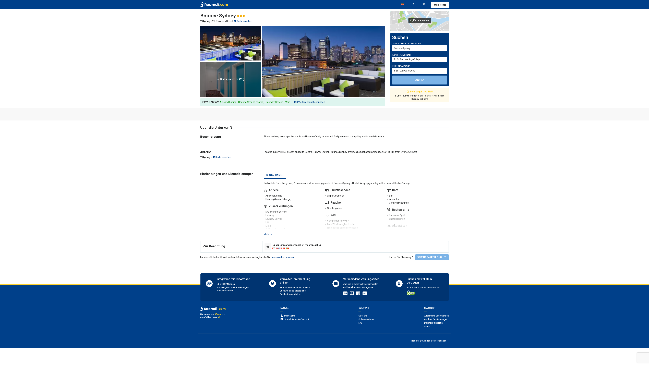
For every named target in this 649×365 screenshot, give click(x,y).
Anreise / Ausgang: (401, 55)
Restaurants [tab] (274, 175)
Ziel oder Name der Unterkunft (407, 43)
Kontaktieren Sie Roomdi (297, 319)
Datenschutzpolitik (433, 323)
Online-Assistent (366, 319)
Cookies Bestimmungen (436, 319)
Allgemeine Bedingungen (436, 315)
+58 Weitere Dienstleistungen (309, 102)
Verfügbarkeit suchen (432, 257)
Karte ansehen (244, 21)
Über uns (362, 315)
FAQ (360, 323)
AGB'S (427, 326)
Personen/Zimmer (401, 66)
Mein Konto (440, 5)
